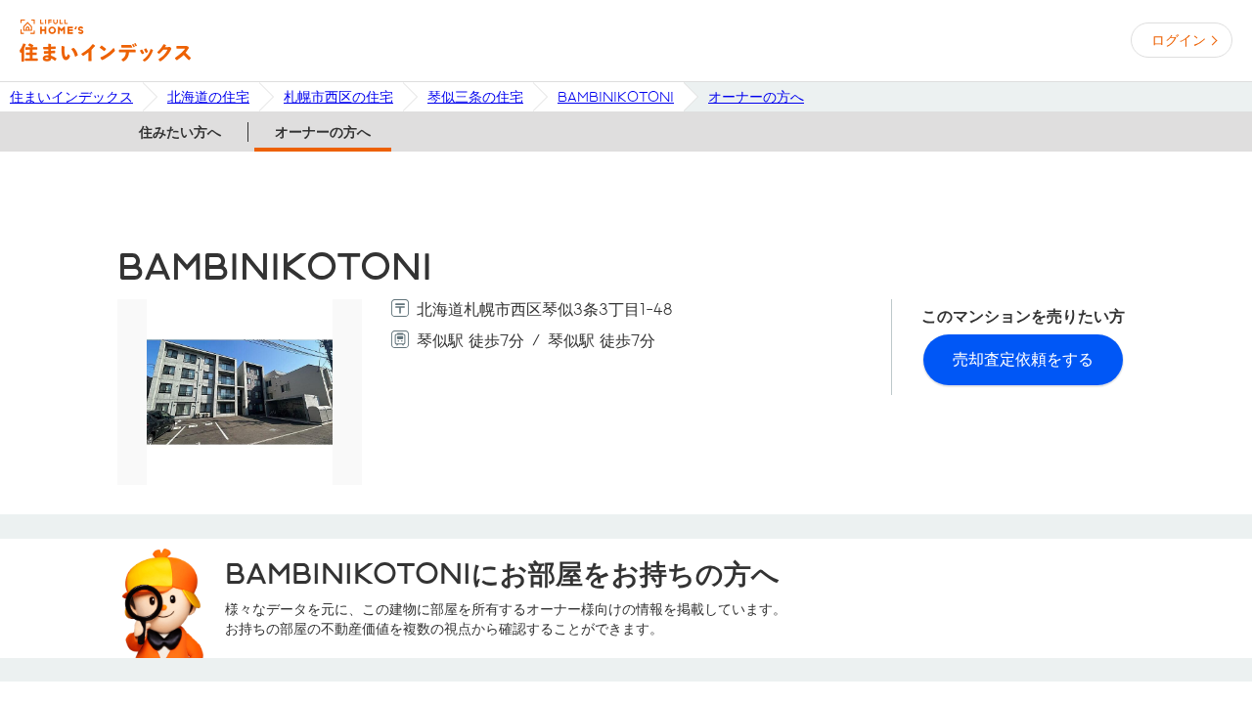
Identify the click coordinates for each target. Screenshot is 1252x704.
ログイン (1178, 40)
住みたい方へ (180, 132)
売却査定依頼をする (1023, 359)
